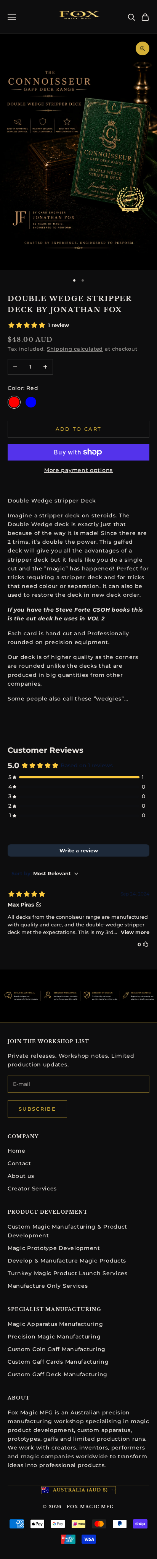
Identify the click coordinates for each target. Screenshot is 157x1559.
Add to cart (79, 429)
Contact (19, 1163)
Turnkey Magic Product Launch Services (68, 1273)
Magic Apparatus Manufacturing (55, 1324)
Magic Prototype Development (54, 1248)
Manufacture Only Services (48, 1285)
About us (21, 1175)
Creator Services (32, 1188)
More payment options (78, 470)
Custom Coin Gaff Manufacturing (57, 1349)
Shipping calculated (75, 349)
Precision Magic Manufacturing (54, 1336)
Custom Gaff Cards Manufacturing (58, 1361)
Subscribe (37, 1109)
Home (17, 1150)
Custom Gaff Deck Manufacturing (57, 1374)
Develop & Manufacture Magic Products (67, 1260)
